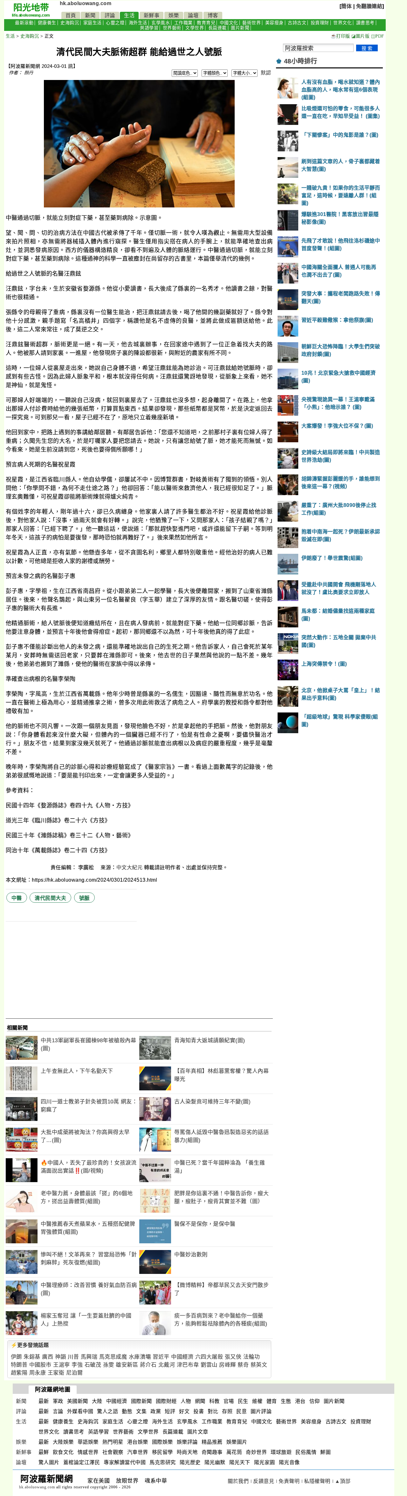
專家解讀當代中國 (125, 1462)
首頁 (71, 15)
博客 (213, 15)
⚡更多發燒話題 (30, 1345)
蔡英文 (259, 1365)
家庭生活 (92, 22)
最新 (43, 1401)
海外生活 (138, 22)
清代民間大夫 (50, 898)
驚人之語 (107, 1411)
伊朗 (16, 1357)
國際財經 (166, 1401)
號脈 (84, 898)
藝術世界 (251, 22)
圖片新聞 (240, 27)
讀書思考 (365, 22)
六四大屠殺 (209, 1357)
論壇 (193, 15)
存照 (227, 1411)
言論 (58, 1411)
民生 (243, 1401)
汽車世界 (137, 1452)
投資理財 (320, 22)
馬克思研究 (162, 1462)
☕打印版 (340, 36)
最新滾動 (24, 22)
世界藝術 (172, 27)
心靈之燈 (115, 22)
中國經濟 (182, 1357)
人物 (186, 1401)
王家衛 (56, 1373)
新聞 (90, 15)
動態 (127, 1411)
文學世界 (194, 27)
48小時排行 (300, 61)
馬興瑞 (89, 1357)
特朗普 (19, 1365)
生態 (286, 1401)
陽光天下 (239, 1462)
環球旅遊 (281, 1452)
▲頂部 (343, 1481)
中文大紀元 (129, 867)
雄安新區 (127, 1365)
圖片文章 (197, 1432)
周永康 (37, 1373)
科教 (214, 1401)
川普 (73, 1357)
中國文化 (229, 22)
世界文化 (342, 22)
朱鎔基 (32, 1357)
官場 (229, 1401)
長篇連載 (217, 27)
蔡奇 (243, 1365)
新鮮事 (152, 15)
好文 (184, 1411)
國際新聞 (141, 1401)
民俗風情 (305, 1452)
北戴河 (166, 1365)
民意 (241, 1411)
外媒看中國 (80, 1411)
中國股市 (40, 1365)
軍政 (58, 1401)
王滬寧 (61, 1365)
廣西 (47, 1357)
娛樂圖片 (236, 1442)
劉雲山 (209, 1365)
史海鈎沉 (69, 22)
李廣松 (86, 867)
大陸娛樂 (63, 1442)
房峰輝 (227, 1365)
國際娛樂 (162, 1442)
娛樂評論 (187, 1442)
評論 (110, 15)
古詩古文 (297, 22)
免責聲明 (289, 1481)
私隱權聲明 (317, 1481)
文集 (141, 1411)
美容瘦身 (274, 22)
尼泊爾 (74, 1373)
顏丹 (28, 72)
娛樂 (174, 15)
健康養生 (47, 22)
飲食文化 (63, 1452)
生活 (129, 15)
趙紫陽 (19, 1373)
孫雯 (108, 1365)
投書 (198, 1411)
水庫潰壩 (140, 1357)
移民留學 (162, 1452)
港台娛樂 (137, 1442)
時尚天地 (187, 1452)
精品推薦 (212, 1442)
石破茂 (93, 1365)
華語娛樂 (88, 1442)
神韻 (60, 1357)
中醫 (16, 898)
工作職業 (183, 22)
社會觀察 (112, 1452)
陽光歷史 (190, 1462)
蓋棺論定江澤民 (81, 1462)
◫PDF (377, 36)
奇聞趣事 (212, 1452)
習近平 (161, 1357)
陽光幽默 (214, 1462)
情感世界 (88, 1452)
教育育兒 (206, 22)
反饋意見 (263, 1481)
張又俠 (233, 1357)
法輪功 (251, 1357)
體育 (271, 1401)
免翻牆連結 (369, 6)
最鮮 (43, 1452)
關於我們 (238, 1481)
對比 (213, 1411)
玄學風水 (160, 22)
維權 (257, 1401)
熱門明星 (112, 1442)
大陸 (97, 1401)
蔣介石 (148, 1365)
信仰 (314, 1401)
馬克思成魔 (113, 1357)
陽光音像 (289, 1462)
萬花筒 (234, 1452)
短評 (170, 1411)
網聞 (200, 1401)
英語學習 (149, 27)
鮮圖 (325, 1452)
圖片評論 (261, 1411)
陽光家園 (264, 1462)
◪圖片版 (360, 36)
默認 (266, 73)
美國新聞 (77, 1401)
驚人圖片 (48, 1462)
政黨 (155, 1411)
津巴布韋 (188, 1365)
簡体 (346, 6)
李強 (77, 1365)
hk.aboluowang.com (86, 3)
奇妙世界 (256, 1452)
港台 (300, 1401)
